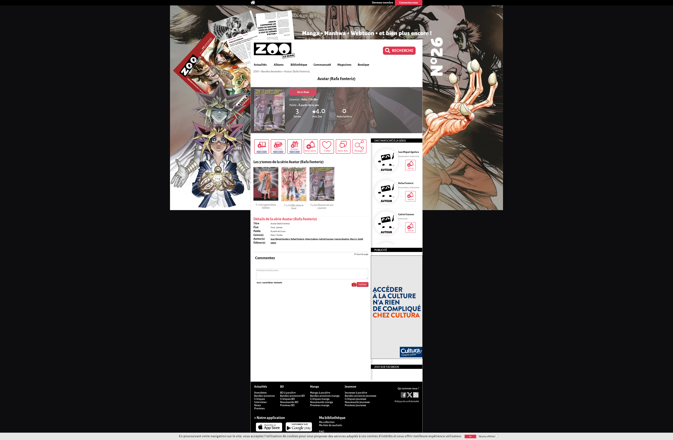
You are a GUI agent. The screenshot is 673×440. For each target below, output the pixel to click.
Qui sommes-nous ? (408, 388)
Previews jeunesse (355, 405)
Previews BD (287, 405)
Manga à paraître (320, 392)
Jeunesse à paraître (356, 392)
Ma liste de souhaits (330, 425)
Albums (279, 64)
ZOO (256, 71)
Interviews (260, 402)
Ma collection (327, 422)
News (257, 405)
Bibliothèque (299, 64)
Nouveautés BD (289, 402)
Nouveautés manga (321, 402)
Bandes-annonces (264, 395)
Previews (259, 408)
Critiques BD (287, 398)
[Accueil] (255, 2)
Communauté (322, 64)
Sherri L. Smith (356, 239)
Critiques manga (319, 398)
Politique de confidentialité (407, 401)
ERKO (273, 243)
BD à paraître (288, 392)
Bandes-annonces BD (292, 395)
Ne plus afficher (487, 436)
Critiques (259, 398)
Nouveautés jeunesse (357, 402)
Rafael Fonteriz (297, 239)
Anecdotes (260, 392)
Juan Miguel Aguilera (280, 239)
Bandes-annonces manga (324, 395)
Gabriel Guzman (326, 239)
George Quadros (341, 239)
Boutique (363, 64)
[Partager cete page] (359, 146)
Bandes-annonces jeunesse (360, 395)
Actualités (260, 64)
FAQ (321, 431)
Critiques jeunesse (355, 398)
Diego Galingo (311, 239)
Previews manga (319, 405)
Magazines (344, 64)
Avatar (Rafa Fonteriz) (297, 71)
